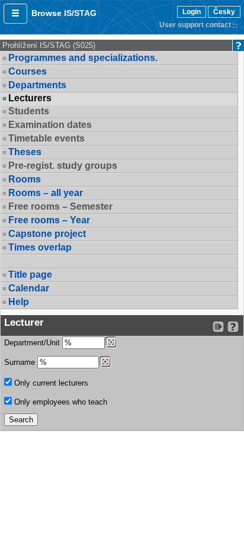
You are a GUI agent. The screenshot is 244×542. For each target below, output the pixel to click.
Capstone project (47, 234)
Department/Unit (33, 342)
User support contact (195, 25)
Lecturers (30, 98)
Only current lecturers (50, 383)
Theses (24, 152)
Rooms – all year (45, 193)
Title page (30, 275)
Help (18, 302)
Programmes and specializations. (83, 58)
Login (191, 12)
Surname (20, 362)
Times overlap (40, 247)
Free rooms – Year (49, 220)
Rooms (24, 179)
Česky (224, 12)
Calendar (28, 288)
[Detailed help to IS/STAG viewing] (233, 326)
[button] (15, 14)
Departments (37, 85)
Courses (27, 71)
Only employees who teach (59, 401)
